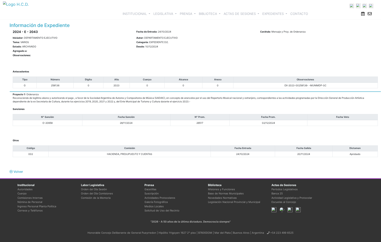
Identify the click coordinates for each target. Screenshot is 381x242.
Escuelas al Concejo (283, 202)
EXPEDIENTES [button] (273, 14)
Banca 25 (277, 193)
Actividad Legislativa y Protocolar (291, 197)
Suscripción (151, 193)
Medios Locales (154, 206)
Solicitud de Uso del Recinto (161, 210)
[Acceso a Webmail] (370, 14)
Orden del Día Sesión (94, 189)
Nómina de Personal (29, 202)
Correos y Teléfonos (30, 210)
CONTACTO (299, 14)
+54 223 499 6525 (281, 232)
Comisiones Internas (30, 197)
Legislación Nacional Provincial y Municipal (234, 202)
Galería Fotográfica (156, 202)
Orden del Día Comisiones (97, 193)
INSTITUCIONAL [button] (137, 14)
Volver (18, 172)
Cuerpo (22, 193)
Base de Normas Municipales (226, 193)
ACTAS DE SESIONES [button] (240, 14)
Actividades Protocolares (159, 197)
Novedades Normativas (222, 197)
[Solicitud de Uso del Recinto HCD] (363, 14)
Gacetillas (150, 189)
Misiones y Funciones (221, 189)
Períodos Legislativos (284, 189)
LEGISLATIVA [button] (163, 14)
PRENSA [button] (186, 14)
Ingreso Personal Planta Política (36, 206)
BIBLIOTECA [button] (208, 14)
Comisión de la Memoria (96, 197)
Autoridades (25, 189)
